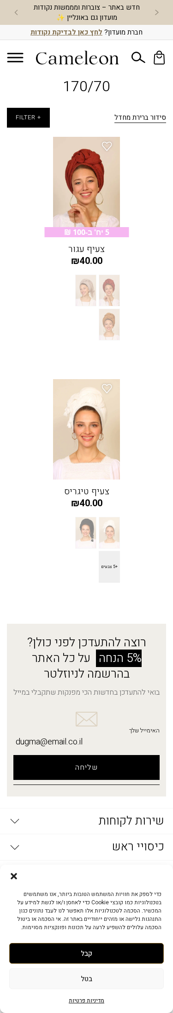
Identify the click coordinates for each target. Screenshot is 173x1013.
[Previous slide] (156, 12)
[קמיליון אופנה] (77, 57)
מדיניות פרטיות (86, 1000)
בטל (86, 979)
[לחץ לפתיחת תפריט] (15, 57)
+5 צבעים (109, 567)
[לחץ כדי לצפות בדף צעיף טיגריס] (86, 429)
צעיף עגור (86, 249)
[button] (13, 876)
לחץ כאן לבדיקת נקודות (66, 32)
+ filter (28, 117)
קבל (86, 954)
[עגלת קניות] (159, 57)
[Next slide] (16, 12)
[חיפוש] (138, 57)
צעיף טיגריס (86, 491)
